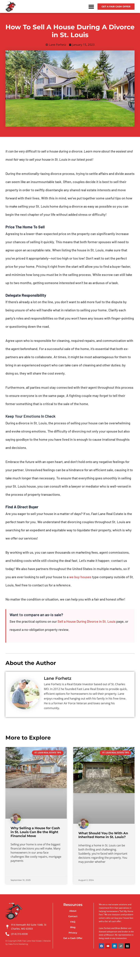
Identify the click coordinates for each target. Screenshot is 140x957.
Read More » (17, 871)
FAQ (72, 921)
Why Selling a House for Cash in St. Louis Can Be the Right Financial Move (35, 832)
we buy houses (80, 577)
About (72, 910)
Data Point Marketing (18, 944)
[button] (91, 6)
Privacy (73, 932)
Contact (73, 916)
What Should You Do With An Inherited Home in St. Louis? (103, 835)
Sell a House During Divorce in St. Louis (87, 621)
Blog (72, 927)
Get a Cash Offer (72, 938)
